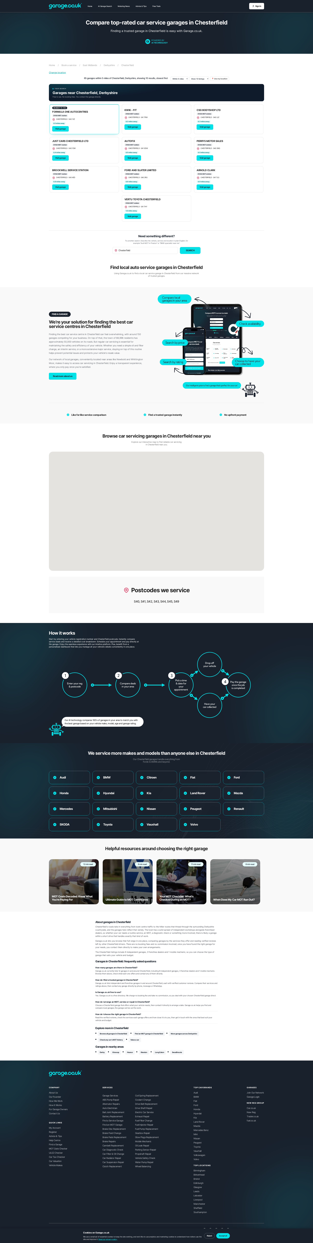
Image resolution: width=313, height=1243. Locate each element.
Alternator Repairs (111, 1104)
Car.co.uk (251, 1108)
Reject (209, 1236)
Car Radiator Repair (111, 1158)
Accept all (223, 1236)
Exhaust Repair (142, 1116)
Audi (196, 1093)
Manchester (199, 1204)
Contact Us (54, 1113)
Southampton (200, 1212)
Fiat (195, 1101)
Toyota (197, 1147)
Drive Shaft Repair (143, 1108)
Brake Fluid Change (111, 1133)
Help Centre (54, 1140)
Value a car (134, 1040)
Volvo (196, 1159)
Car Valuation (55, 1161)
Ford (196, 1105)
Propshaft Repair (143, 1154)
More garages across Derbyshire (184, 1034)
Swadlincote (177, 1052)
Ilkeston (144, 1052)
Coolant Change (143, 1100)
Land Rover (199, 1122)
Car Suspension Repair (113, 1162)
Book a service (70, 65)
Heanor (130, 1052)
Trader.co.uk (253, 1116)
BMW (196, 1097)
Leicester (198, 1196)
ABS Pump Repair (110, 1100)
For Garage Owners (58, 1109)
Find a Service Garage (112, 1121)
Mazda (197, 1126)
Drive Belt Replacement (146, 1104)
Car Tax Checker (57, 1157)
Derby (102, 1052)
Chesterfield (127, 65)
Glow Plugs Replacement (147, 1137)
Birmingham (199, 1171)
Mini (195, 1134)
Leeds (196, 1191)
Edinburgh (198, 1183)
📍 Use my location (219, 79)
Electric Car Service (144, 1112)
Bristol (197, 1179)
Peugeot (197, 1143)
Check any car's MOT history (111, 1040)
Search (190, 250)
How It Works (55, 1105)
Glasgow (198, 1187)
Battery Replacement (112, 1116)
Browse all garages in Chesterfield (113, 1034)
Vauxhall (197, 1151)
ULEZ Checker (56, 1153)
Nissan (197, 1138)
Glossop (115, 1052)
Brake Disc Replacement (114, 1129)
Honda (197, 1109)
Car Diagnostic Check (112, 1150)
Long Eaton (159, 1052)
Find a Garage (55, 1144)
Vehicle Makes (55, 1165)
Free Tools (156, 6)
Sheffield (198, 1208)
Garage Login (253, 1097)
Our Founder (55, 1097)
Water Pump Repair (144, 1162)
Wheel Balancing (143, 1166)
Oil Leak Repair (142, 1146)
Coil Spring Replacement (146, 1096)
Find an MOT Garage (112, 1125)
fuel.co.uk (251, 1121)
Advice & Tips (141, 6)
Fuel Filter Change (143, 1121)
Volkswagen (199, 1155)
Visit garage (60, 129)
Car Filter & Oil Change (113, 1154)
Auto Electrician (109, 1108)
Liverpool (198, 1200)
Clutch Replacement (112, 1166)
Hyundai (197, 1113)
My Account (55, 1128)
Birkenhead (199, 1175)
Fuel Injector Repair (144, 1125)
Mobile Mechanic (143, 1141)
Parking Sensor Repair (145, 1150)
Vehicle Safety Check (145, 1158)
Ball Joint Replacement (113, 1112)
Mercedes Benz (201, 1130)
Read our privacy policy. (107, 1239)
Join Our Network (255, 1093)
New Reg (251, 1112)
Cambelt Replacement (113, 1146)
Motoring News (124, 6)
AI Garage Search (105, 6)
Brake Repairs (109, 1141)
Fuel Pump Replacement (146, 1129)
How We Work (55, 1101)
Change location (57, 72)
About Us (53, 1093)
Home (90, 6)
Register (53, 1132)
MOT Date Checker (58, 1149)
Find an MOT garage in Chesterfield (149, 1034)
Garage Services (110, 1096)
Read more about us (62, 376)
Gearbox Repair (142, 1133)
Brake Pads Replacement (114, 1137)
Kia (195, 1118)
